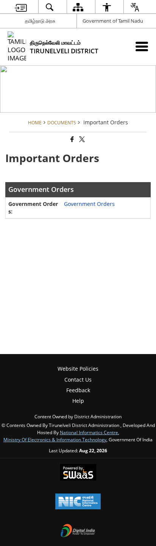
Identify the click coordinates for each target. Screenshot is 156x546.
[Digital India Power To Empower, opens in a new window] (78, 531)
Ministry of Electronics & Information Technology (54, 439)
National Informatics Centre (89, 432)
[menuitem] (20, 7)
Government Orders (89, 203)
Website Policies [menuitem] (78, 368)
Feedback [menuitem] (78, 390)
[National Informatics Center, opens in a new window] (78, 502)
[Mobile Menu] (141, 46)
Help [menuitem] (78, 400)
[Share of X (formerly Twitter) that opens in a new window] (81, 139)
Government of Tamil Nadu (113, 20)
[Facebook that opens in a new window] (71, 139)
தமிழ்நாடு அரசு (40, 20)
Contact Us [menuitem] (78, 379)
